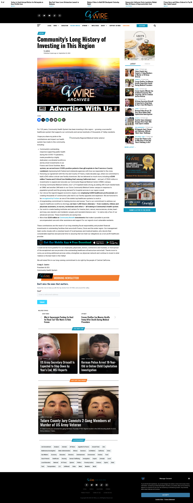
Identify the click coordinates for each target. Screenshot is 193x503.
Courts (41, 6)
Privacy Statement (169, 499)
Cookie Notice (108, 493)
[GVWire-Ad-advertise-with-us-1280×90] (78, 111)
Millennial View (139, 136)
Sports (137, 118)
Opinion (108, 489)
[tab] (133, 64)
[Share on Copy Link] (64, 120)
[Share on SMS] (59, 120)
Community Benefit (67, 218)
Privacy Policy (85, 493)
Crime (83, 359)
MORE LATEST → (130, 147)
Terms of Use (97, 493)
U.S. (41, 359)
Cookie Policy (159, 499)
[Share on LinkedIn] (47, 120)
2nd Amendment (139, 127)
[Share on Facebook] (39, 120)
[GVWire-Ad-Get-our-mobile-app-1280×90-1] (78, 245)
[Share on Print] (51, 120)
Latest (79, 6)
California (118, 6)
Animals (137, 79)
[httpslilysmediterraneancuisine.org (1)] (140, 60)
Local (41, 33)
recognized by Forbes (50, 198)
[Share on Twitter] (43, 120)
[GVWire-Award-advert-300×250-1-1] (140, 178)
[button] (189, 479)
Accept (165, 495)
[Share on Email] (55, 120)
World (3, 6)
